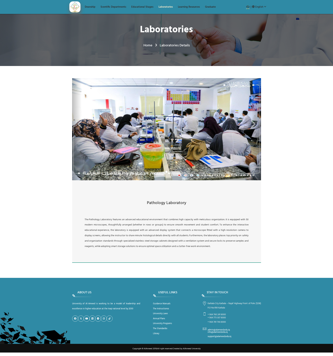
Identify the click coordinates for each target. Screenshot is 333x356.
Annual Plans (159, 318)
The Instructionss (161, 309)
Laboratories (166, 7)
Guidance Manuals (161, 303)
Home (147, 45)
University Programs (162, 323)
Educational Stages (142, 7)
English (259, 7)
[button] (77, 129)
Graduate (210, 7)
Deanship (90, 7)
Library (156, 333)
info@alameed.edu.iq (218, 332)
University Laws (160, 313)
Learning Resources (189, 7)
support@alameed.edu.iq (219, 336)
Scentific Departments (113, 7)
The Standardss (160, 328)
